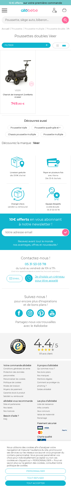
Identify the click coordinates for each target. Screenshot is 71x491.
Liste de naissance (45, 404)
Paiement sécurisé (46, 423)
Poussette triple (19, 127)
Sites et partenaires (11, 404)
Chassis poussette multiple (22, 134)
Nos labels (7, 408)
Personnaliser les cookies (14, 379)
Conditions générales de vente (16, 369)
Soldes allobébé (44, 389)
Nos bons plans (44, 372)
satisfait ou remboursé (18, 205)
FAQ (5, 419)
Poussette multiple (53, 134)
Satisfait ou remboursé (13, 396)
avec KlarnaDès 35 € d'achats (53, 175)
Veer (36, 143)
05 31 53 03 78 (53, 210)
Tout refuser (35, 478)
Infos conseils (43, 408)
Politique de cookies (12, 382)
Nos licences (8, 411)
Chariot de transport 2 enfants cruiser (18, 95)
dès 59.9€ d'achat (18, 174)
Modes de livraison (11, 386)
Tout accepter (36, 483)
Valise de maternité (45, 414)
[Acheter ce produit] (31, 84)
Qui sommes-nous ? (46, 369)
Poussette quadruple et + (47, 127)
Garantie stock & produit (14, 393)
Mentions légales (44, 379)
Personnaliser (35, 471)
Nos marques (43, 375)
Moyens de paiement (12, 389)
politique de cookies (17, 465)
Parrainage (42, 418)
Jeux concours (43, 411)
